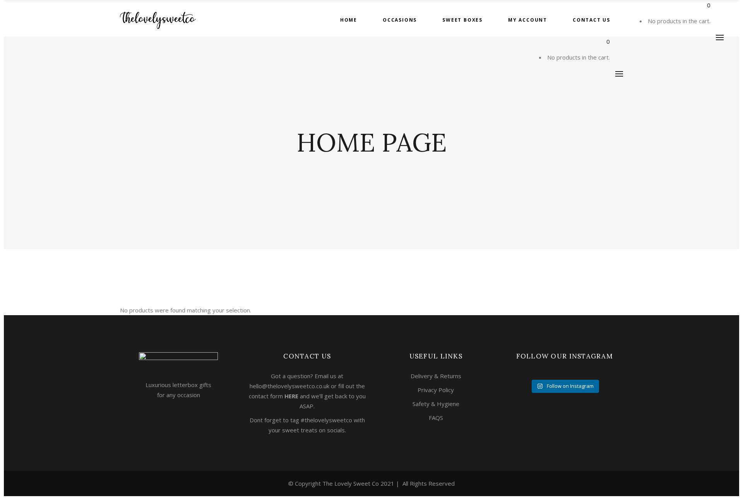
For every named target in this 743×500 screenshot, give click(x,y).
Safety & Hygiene (436, 404)
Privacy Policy (436, 390)
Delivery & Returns (436, 376)
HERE (291, 396)
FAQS (436, 418)
